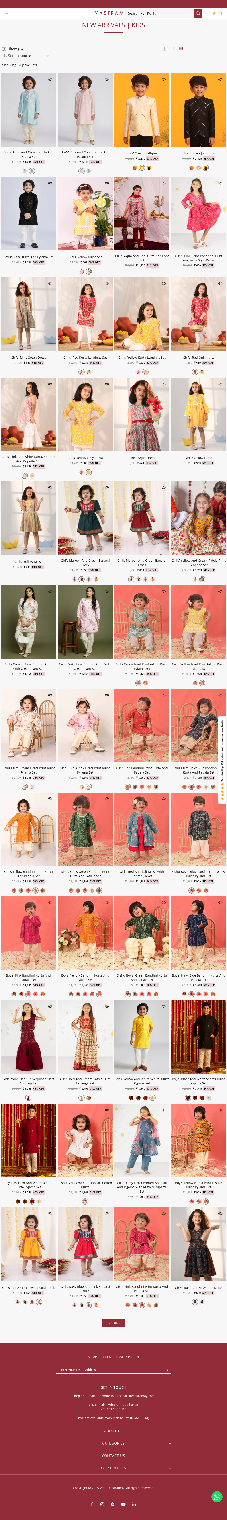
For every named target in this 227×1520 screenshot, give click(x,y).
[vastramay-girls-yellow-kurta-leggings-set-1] (89, 371)
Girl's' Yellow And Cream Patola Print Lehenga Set (199, 562)
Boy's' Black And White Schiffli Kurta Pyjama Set (198, 1081)
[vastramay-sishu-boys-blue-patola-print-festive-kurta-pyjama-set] (191, 890)
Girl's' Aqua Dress (142, 458)
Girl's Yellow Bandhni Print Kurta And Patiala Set (28, 873)
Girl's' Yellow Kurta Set (85, 257)
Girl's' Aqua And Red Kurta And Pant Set (142, 258)
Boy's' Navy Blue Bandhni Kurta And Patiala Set (198, 977)
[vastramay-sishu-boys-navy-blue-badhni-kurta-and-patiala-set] (21, 994)
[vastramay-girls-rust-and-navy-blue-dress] (202, 1302)
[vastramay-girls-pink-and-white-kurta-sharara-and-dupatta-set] (25, 475)
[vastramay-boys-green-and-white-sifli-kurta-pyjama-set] (138, 1097)
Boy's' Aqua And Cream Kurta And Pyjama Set (28, 154)
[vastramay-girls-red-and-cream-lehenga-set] (195, 579)
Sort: (12, 55)
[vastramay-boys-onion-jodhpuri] (135, 167)
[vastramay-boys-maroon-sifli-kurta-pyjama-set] (145, 1097)
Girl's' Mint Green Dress (28, 357)
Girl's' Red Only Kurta (199, 357)
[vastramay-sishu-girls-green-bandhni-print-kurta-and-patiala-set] (156, 786)
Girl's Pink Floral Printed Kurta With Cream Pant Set (85, 666)
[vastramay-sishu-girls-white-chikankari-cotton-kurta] (85, 1201)
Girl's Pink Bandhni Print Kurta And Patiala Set (142, 1288)
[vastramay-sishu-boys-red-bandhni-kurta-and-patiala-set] (35, 994)
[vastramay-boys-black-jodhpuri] (149, 167)
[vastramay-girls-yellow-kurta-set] (89, 271)
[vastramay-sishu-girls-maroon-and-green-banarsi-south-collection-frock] (81, 579)
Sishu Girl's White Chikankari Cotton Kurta (85, 1185)
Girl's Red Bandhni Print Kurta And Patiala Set (142, 770)
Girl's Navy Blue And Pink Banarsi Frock (85, 1288)
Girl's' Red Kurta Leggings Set (85, 357)
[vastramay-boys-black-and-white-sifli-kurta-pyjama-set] (131, 1097)
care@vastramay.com (139, 1396)
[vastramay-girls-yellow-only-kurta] (202, 371)
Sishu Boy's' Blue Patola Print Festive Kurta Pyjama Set (199, 873)
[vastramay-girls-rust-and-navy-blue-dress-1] (195, 1302)
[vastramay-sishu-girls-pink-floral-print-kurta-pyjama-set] (32, 786)
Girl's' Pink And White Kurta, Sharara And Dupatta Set (28, 459)
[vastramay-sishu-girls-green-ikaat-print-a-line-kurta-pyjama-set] (138, 683)
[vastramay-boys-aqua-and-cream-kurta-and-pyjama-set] (32, 171)
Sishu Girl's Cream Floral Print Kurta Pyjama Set (28, 770)
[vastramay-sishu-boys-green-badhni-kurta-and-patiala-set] (14, 994)
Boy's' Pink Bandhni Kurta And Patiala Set (28, 977)
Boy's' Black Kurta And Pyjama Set (28, 257)
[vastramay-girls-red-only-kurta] (195, 371)
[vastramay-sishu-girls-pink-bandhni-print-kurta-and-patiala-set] (142, 786)
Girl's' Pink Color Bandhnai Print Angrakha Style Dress (198, 258)
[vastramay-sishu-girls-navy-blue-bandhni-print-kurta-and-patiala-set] (135, 786)
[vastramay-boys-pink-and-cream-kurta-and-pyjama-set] (25, 171)
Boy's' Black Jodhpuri (198, 153)
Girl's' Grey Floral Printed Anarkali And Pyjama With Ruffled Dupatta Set (142, 1187)
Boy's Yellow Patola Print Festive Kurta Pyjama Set (198, 1185)
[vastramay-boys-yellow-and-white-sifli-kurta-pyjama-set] (152, 1097)
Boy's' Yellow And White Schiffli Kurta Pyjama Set (141, 1081)
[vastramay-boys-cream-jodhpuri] (142, 167)
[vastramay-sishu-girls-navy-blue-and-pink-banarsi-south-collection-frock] (96, 579)
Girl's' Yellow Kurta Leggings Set (142, 357)
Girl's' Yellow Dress (199, 458)
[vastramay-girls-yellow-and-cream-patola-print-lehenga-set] (202, 579)
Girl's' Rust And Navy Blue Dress (199, 1288)
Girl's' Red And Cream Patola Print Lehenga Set (85, 1081)
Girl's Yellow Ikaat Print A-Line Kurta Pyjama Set (198, 666)
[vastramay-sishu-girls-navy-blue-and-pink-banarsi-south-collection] (89, 579)
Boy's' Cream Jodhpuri (142, 153)
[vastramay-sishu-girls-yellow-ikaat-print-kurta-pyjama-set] (145, 683)
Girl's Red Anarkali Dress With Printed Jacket (142, 873)
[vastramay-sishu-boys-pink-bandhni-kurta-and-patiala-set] (28, 994)
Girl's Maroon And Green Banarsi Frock (85, 562)
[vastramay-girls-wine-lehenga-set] (28, 1097)
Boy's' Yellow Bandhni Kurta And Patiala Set (85, 977)
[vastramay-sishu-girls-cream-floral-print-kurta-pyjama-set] (25, 786)
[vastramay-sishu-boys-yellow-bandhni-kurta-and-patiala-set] (42, 994)
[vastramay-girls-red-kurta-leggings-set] (81, 371)
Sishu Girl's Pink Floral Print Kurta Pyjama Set (85, 770)
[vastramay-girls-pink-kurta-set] (81, 271)
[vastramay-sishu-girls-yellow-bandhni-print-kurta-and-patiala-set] (149, 786)
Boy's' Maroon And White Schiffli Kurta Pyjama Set (28, 1185)
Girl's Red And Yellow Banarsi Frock (28, 1288)
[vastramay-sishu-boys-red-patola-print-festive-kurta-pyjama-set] (199, 890)
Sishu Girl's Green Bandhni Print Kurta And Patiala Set (85, 873)
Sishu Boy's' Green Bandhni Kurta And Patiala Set (142, 977)
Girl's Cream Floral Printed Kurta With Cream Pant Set (28, 666)
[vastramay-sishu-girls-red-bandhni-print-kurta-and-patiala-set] (128, 786)
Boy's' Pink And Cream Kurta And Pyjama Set (85, 154)
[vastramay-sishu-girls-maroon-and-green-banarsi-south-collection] (74, 579)
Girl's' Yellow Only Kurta (85, 458)
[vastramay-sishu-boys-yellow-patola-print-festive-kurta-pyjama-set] (206, 890)
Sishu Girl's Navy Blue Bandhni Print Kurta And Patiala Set (199, 770)
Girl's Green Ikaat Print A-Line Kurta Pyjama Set (141, 666)
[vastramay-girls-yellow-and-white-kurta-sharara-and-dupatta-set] (32, 475)
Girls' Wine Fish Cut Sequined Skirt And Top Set (28, 1081)
